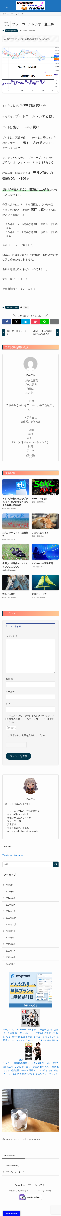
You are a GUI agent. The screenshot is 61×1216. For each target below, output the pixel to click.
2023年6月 (11, 957)
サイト (9, 704)
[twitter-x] (33, 456)
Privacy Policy (12, 1165)
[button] (6, 321)
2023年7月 (11, 951)
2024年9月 (11, 891)
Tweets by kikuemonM (12, 855)
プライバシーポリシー (16, 1172)
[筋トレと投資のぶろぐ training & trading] (30, 5)
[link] (28, 456)
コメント (12, 636)
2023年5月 (11, 964)
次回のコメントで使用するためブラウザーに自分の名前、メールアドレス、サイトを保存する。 (31, 719)
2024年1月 (11, 911)
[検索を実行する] (56, 864)
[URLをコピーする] (54, 321)
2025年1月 (11, 885)
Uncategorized (11, 30)
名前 (9, 679)
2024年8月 (11, 898)
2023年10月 (11, 931)
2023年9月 (11, 937)
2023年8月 (11, 944)
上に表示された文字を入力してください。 (27, 735)
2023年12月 (11, 918)
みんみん (30, 374)
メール (10, 691)
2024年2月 (11, 905)
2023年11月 (11, 924)
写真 (26, 307)
